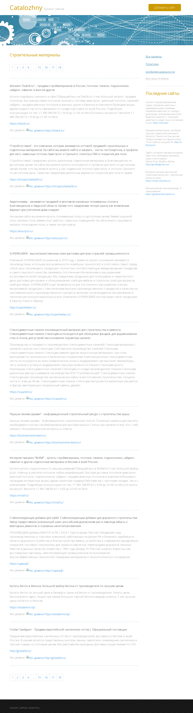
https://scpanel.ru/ (21, 392)
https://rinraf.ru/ (19, 495)
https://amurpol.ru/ (21, 231)
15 (39, 67)
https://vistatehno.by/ (22, 607)
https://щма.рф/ (19, 563)
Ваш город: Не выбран (157, 78)
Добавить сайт (165, 7)
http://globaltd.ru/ (20, 651)
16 (46, 67)
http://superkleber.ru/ (23, 307)
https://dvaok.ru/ (20, 123)
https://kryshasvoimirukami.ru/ (28, 435)
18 (59, 67)
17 (52, 67)
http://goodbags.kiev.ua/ (157, 164)
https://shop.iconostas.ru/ (158, 180)
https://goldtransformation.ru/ (160, 194)
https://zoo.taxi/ (160, 122)
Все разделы (154, 56)
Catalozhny (37, 7)
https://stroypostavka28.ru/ (26, 179)
